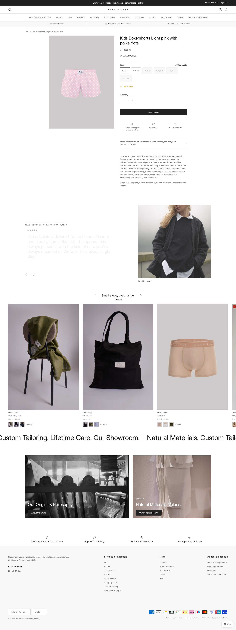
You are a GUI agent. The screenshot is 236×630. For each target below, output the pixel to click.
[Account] (219, 9)
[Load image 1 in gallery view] (81, 82)
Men (70, 17)
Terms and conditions (216, 574)
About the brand (167, 566)
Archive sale (166, 17)
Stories (180, 17)
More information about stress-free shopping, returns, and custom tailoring (148, 143)
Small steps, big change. (118, 295)
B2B (161, 578)
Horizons (107, 574)
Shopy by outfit (110, 582)
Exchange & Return (215, 566)
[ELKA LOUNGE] (118, 9)
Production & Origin (112, 590)
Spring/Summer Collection (40, 17)
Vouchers (140, 17)
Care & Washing (111, 586)
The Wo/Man (109, 570)
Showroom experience (197, 17)
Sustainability (166, 570)
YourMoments (110, 578)
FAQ (105, 562)
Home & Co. (125, 17)
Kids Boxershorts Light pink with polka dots (47, 32)
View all (118, 299)
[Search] (9, 9)
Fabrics (152, 17)
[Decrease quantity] (122, 100)
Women (59, 17)
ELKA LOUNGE (129, 56)
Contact (163, 562)
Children (81, 17)
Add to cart (153, 112)
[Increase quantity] (133, 100)
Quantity (124, 95)
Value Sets (94, 17)
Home (27, 32)
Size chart (211, 570)
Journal (107, 566)
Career (163, 574)
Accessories (109, 17)
